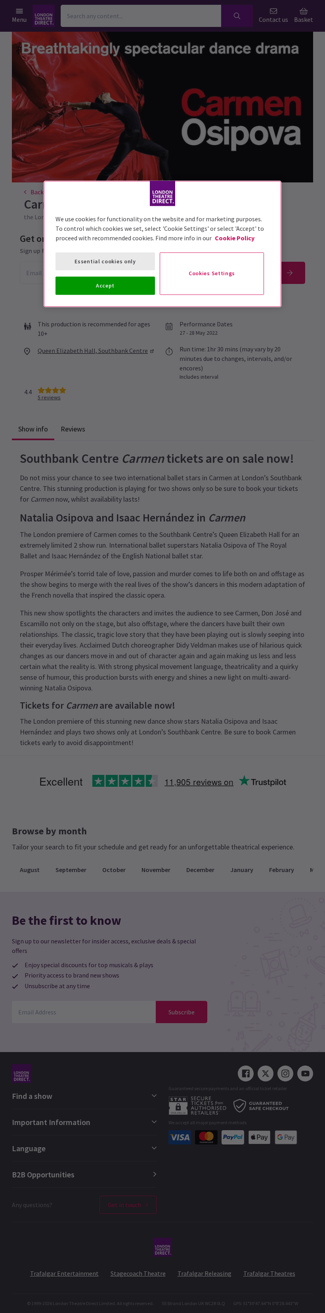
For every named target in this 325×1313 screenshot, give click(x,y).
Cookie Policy (234, 238)
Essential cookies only (105, 261)
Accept (105, 285)
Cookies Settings (212, 273)
